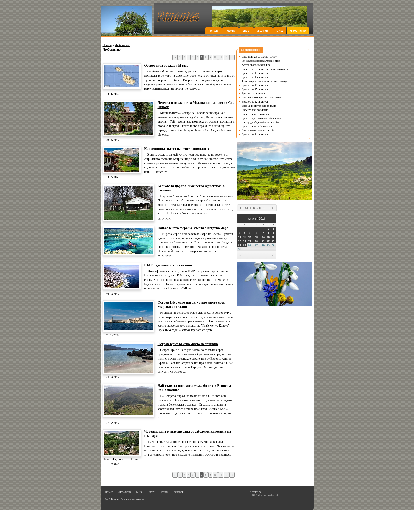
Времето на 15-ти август (255, 85)
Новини (231, 30)
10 (215, 57)
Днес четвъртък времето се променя (261, 93)
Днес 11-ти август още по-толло (259, 101)
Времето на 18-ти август (255, 73)
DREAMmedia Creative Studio (266, 495)
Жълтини (263, 30)
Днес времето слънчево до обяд (259, 126)
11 (221, 57)
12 (226, 57)
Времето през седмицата (255, 105)
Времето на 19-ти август (255, 68)
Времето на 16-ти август (255, 81)
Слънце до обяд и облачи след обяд (261, 118)
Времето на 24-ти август (255, 130)
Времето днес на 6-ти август (257, 122)
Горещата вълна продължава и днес (261, 56)
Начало (214, 30)
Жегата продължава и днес (256, 60)
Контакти (178, 491)
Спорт (247, 30)
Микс (279, 30)
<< (175, 57)
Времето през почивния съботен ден (261, 113)
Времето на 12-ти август (255, 97)
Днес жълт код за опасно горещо (259, 134)
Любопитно (298, 30)
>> (232, 57)
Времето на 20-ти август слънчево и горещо (265, 64)
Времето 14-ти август (253, 89)
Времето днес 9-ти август (255, 109)
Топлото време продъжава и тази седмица (264, 77)
